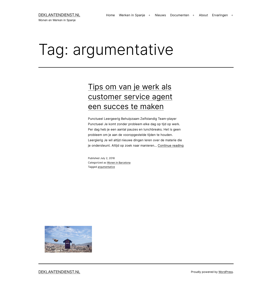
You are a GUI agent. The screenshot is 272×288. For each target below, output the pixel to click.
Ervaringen (220, 15)
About (203, 15)
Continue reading (171, 145)
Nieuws (160, 15)
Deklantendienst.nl (59, 15)
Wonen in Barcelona (118, 162)
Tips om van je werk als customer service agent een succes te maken (130, 96)
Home (110, 15)
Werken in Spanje (132, 15)
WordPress (225, 271)
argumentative (106, 166)
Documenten (179, 15)
